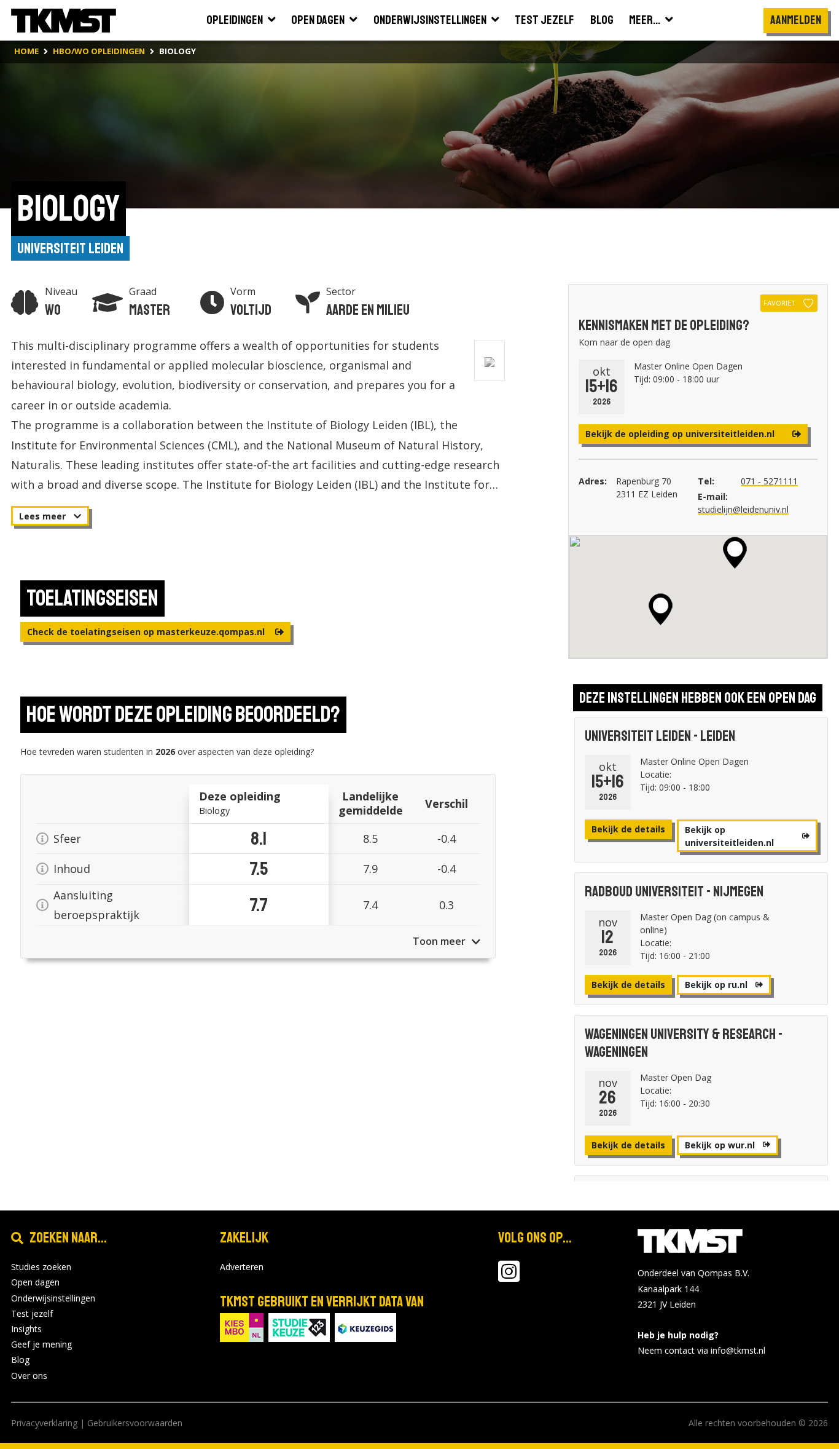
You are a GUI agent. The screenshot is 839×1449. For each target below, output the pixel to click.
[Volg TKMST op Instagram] (509, 1277)
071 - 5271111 (769, 481)
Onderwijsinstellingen (53, 1298)
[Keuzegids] (365, 1326)
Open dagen (35, 1282)
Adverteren (241, 1267)
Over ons (29, 1375)
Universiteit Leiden (70, 248)
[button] (735, 553)
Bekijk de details (628, 829)
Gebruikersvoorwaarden (134, 1423)
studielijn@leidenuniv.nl (743, 509)
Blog (20, 1359)
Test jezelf (32, 1313)
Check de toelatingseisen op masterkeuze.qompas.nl (147, 632)
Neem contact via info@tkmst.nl (701, 1350)
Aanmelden (795, 20)
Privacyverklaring (44, 1423)
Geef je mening (41, 1344)
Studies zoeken (41, 1267)
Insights (26, 1329)
